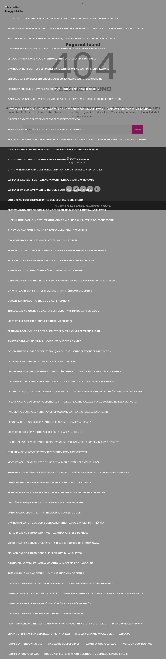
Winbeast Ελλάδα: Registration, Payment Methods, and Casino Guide (51, 179)
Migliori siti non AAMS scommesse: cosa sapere (37, 472)
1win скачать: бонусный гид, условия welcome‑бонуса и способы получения (58, 411)
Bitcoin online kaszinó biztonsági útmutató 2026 (39, 633)
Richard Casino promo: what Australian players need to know (48, 532)
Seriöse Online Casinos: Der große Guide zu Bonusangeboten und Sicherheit (56, 78)
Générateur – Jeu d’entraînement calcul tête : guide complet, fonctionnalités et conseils (64, 371)
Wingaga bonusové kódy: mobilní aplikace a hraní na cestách (103, 593)
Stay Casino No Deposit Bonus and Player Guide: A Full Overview (48, 159)
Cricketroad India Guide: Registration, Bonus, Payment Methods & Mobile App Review (61, 381)
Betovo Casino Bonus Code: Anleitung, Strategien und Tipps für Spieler (52, 58)
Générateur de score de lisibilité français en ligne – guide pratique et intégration (59, 351)
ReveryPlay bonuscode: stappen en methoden (100, 472)
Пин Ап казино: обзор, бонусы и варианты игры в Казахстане (48, 452)
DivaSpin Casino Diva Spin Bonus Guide (122, 139)
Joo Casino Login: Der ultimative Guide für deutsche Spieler (45, 200)
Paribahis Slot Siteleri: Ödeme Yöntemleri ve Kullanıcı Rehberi (45, 270)
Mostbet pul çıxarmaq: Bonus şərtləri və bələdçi (40, 321)
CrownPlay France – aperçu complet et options (39, 300)
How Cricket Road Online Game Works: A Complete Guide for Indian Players (55, 109)
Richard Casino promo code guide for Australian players (45, 553)
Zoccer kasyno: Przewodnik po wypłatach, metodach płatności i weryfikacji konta (62, 38)
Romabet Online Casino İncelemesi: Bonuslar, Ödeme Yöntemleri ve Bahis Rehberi (57, 250)
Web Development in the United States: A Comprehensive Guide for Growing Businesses (62, 280)
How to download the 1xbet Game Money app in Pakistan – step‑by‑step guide (57, 623)
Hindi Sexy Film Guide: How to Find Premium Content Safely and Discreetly (53, 89)
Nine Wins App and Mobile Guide (94, 633)
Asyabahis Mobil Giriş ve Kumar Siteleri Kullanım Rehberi (42, 240)
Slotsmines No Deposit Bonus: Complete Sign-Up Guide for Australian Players (57, 210)
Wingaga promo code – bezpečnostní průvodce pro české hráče (49, 603)
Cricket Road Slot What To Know (129, 109)
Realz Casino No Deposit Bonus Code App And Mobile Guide (44, 129)
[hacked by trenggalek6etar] (15, 9)
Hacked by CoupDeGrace (63, 643)
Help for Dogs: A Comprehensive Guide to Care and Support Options (51, 260)
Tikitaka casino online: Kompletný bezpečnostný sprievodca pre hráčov (53, 310)
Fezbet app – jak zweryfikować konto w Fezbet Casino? (109, 391)
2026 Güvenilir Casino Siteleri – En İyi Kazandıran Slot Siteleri (46, 573)
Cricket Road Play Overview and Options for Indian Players (45, 613)
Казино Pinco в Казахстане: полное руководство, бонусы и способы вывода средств (63, 442)
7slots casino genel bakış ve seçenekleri (33, 401)
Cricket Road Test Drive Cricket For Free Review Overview (44, 119)
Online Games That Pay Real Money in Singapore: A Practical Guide (49, 482)
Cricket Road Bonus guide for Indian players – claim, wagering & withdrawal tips (60, 583)
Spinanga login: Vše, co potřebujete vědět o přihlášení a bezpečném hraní (54, 331)
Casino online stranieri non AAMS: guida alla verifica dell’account (50, 563)
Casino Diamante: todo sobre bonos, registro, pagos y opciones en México (56, 522)
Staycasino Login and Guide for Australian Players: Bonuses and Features (55, 169)
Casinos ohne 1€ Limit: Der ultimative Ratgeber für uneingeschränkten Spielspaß (58, 68)
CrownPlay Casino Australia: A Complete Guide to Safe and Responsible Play (56, 48)
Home (16, 18)
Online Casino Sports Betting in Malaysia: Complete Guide (44, 512)
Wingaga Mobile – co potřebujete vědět (33, 593)
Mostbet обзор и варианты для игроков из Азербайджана (45, 432)
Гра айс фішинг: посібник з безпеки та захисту (38, 391)
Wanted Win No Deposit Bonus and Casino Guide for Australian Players (53, 149)
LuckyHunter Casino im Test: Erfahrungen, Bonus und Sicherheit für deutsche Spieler (61, 220)
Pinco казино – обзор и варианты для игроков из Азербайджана (49, 421)
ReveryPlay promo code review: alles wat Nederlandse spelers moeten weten (56, 492)
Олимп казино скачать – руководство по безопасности (100, 401)
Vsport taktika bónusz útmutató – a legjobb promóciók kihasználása (53, 543)
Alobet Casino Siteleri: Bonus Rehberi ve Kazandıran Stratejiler (47, 230)
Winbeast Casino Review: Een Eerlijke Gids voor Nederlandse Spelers (50, 189)
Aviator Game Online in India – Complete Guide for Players (44, 341)
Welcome (124, 633)
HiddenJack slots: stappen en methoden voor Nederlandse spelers (86, 654)
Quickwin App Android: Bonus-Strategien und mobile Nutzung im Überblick (71, 18)
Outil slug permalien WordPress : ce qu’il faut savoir (41, 361)
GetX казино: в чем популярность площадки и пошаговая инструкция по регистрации (65, 99)
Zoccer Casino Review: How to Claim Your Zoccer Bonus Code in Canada (96, 28)
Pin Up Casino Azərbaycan (127, 623)
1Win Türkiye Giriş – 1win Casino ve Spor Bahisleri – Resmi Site (45, 502)
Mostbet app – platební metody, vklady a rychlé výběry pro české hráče (53, 462)
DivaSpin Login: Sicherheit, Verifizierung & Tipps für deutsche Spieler (50, 290)
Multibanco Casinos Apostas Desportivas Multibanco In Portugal (50, 139)
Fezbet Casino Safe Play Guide (26, 28)
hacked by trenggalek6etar (25, 643)
